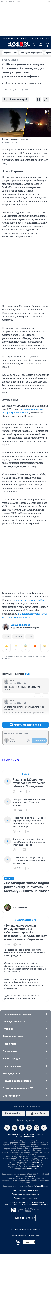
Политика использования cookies (25, 1194)
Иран (7, 636)
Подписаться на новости (17, 1014)
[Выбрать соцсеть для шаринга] (46, 99)
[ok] (22, 1128)
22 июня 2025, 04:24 (10, 90)
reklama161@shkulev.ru (25, 1176)
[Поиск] (34, 45)
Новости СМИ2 (11, 759)
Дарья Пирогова (20, 624)
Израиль (18, 636)
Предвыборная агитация (17, 1080)
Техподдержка (11, 1073)
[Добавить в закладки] (38, 99)
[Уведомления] (40, 45)
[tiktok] (44, 1128)
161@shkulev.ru (38, 1163)
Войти (12, 742)
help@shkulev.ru (32, 1169)
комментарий (17, 99)
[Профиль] (47, 45)
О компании (10, 1051)
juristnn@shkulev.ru (36, 1167)
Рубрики (8, 1028)
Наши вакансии (12, 1066)
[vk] (14, 1128)
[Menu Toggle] (3, 45)
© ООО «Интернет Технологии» (25, 1235)
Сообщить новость (14, 1021)
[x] (36, 1128)
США (30, 636)
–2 (45, 718)
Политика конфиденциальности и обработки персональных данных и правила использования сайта (25, 1203)
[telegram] (7, 1128)
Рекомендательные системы (25, 1198)
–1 (45, 695)
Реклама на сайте (13, 1036)
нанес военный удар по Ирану (30, 599)
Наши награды (11, 1058)
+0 (37, 695)
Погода (39, 38)
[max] (29, 1128)
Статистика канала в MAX (18, 1088)
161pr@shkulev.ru (41, 1186)
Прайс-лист (9, 1043)
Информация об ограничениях (25, 1190)
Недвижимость (10, 38)
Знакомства (26, 38)
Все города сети (12, 1095)
